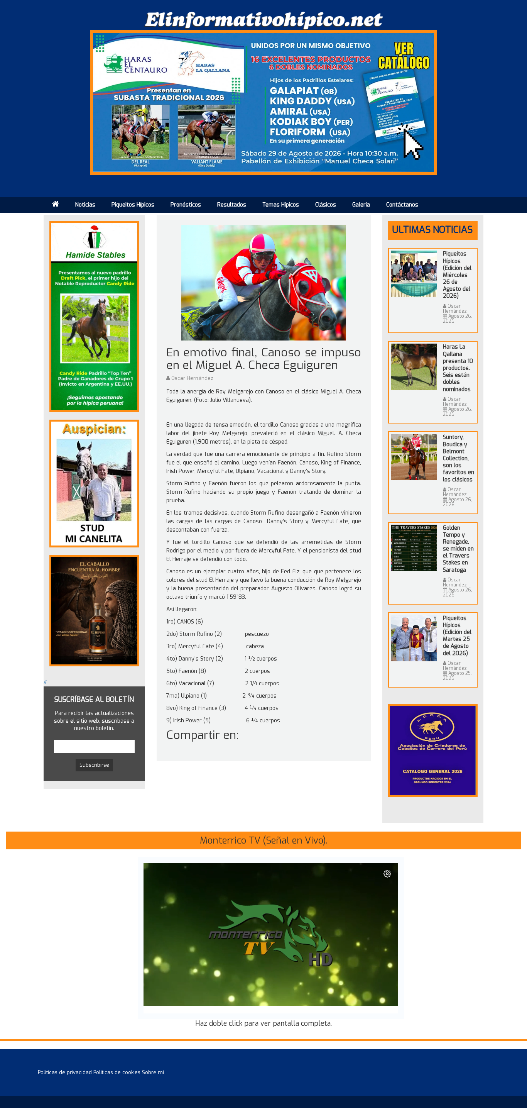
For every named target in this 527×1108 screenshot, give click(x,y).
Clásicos (325, 204)
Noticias (85, 204)
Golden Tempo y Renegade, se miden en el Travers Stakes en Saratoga (458, 549)
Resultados (231, 204)
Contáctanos (402, 204)
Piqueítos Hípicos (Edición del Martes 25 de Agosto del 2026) (457, 636)
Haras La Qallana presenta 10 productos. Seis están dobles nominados (458, 368)
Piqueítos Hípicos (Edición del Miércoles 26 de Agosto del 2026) (457, 275)
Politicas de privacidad (65, 1072)
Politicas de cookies (116, 1072)
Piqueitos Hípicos (132, 204)
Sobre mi (153, 1072)
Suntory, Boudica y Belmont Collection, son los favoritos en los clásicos (458, 458)
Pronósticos (186, 204)
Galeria (361, 204)
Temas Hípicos (280, 204)
